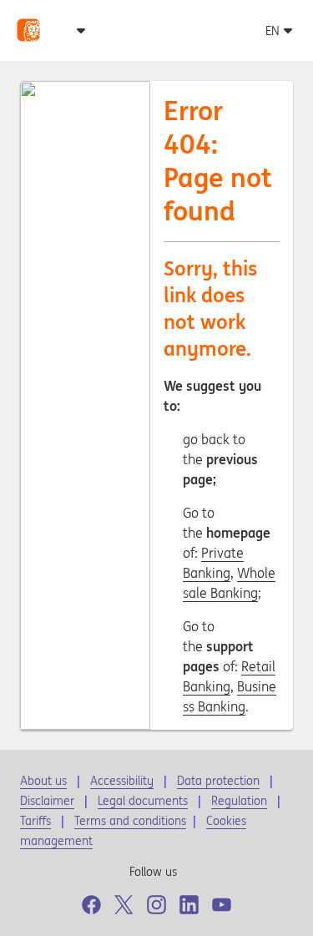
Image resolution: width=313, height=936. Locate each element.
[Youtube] (221, 904)
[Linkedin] (189, 904)
